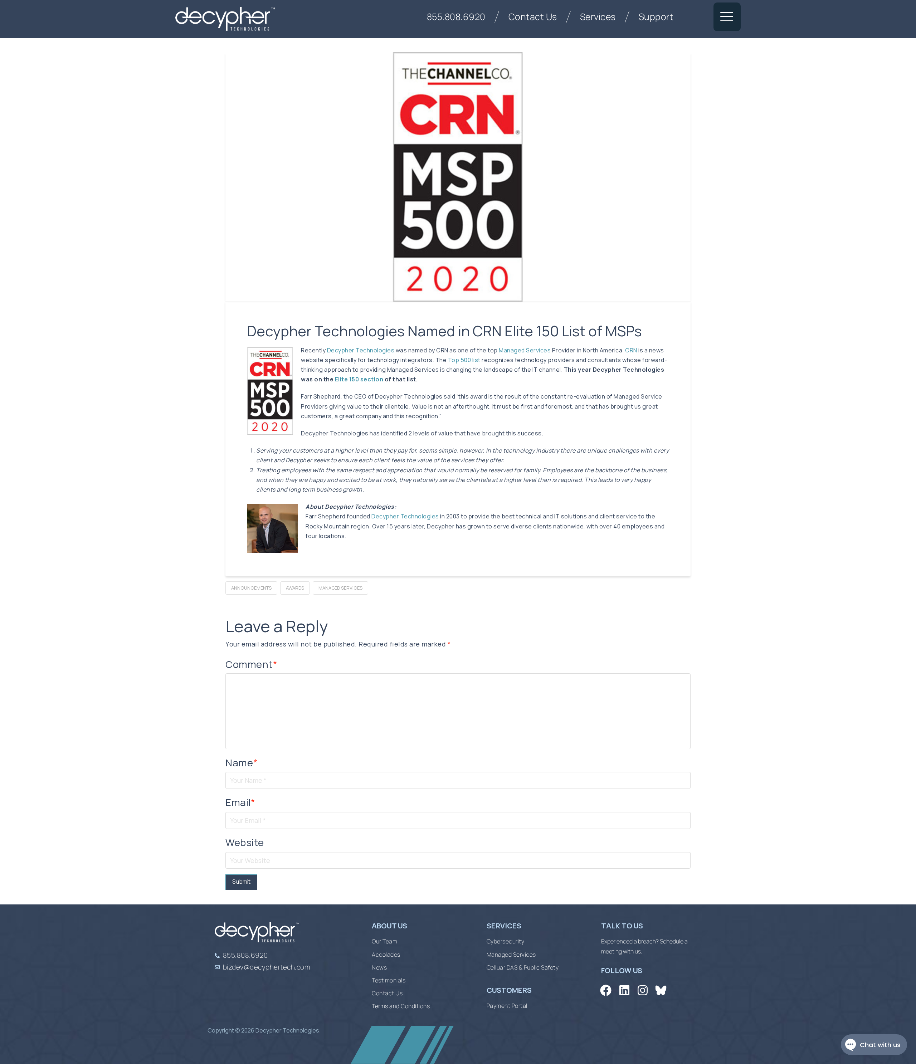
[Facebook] (606, 990)
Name (241, 762)
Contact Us (532, 16)
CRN (631, 350)
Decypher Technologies (361, 350)
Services (598, 16)
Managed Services (525, 350)
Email (240, 802)
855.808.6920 (456, 16)
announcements (251, 588)
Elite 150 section (359, 379)
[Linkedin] (624, 990)
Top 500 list (464, 360)
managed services (340, 588)
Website (244, 842)
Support (656, 16)
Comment (251, 664)
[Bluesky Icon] (661, 990)
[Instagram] (642, 990)
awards (295, 588)
